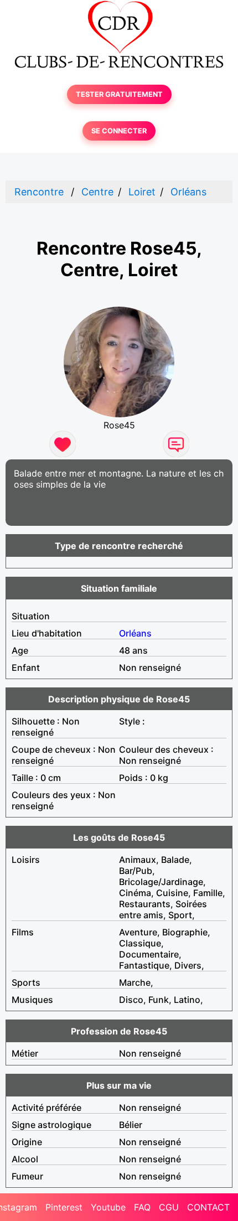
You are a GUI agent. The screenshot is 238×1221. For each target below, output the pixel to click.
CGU (169, 1207)
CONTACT (208, 1207)
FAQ (142, 1207)
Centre (97, 192)
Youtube (108, 1207)
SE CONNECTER (119, 131)
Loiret (142, 192)
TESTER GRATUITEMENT (119, 94)
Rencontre (39, 192)
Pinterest (63, 1207)
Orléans (188, 192)
